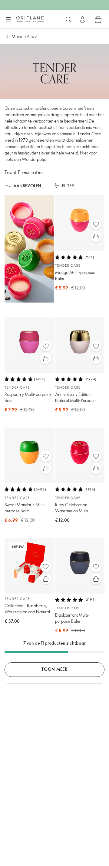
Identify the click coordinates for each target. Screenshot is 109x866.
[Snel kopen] (96, 236)
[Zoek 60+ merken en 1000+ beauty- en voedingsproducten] (68, 19)
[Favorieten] (96, 224)
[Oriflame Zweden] (30, 19)
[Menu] (8, 19)
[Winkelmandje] (98, 19)
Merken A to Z (25, 36)
